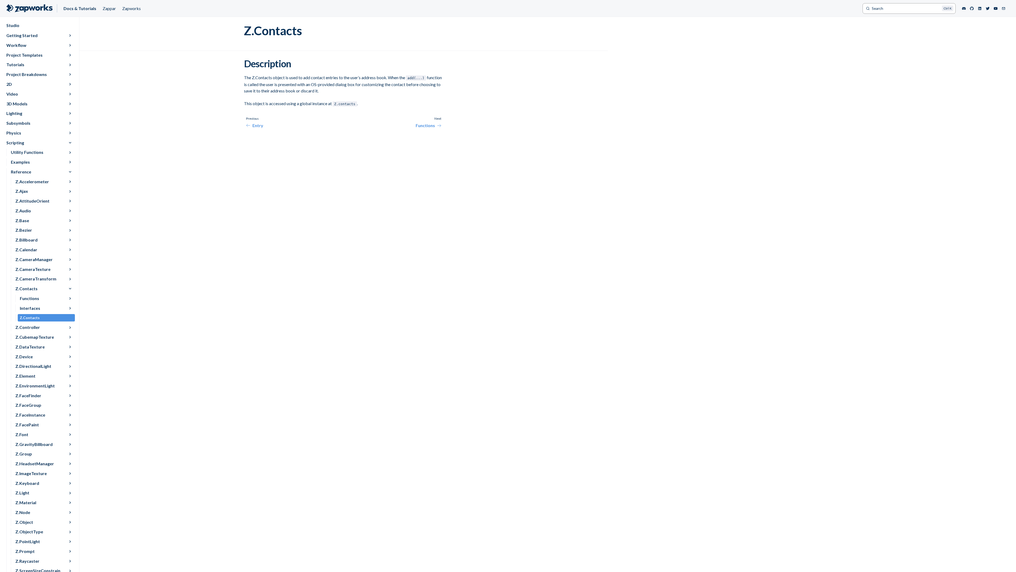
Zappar (109, 8)
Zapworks (131, 8)
